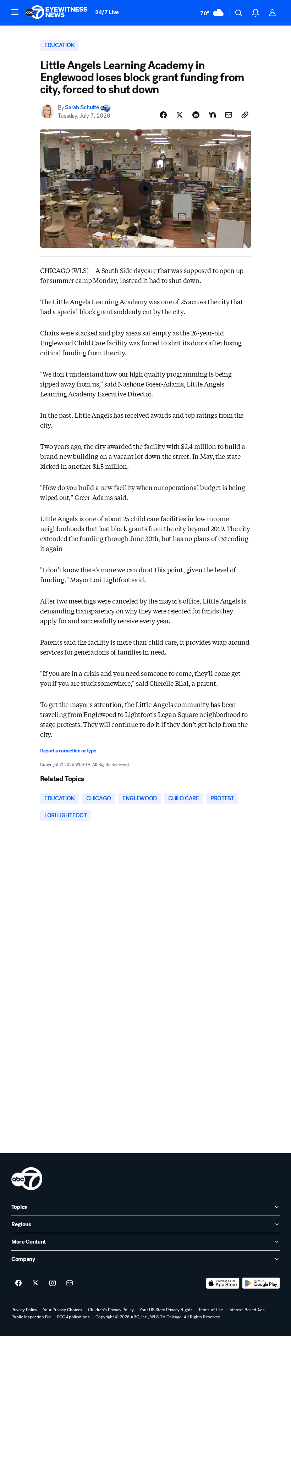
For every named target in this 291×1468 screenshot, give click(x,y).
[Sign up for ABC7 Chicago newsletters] (69, 1283)
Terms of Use (210, 1310)
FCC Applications (73, 1317)
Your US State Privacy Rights (166, 1310)
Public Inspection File (31, 1317)
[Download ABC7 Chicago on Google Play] (261, 1283)
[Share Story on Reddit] (196, 115)
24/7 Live (107, 12)
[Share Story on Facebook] (163, 115)
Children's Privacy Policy (111, 1310)
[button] (14, 12)
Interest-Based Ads (247, 1310)
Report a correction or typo (68, 750)
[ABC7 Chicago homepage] (56, 13)
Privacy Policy (24, 1310)
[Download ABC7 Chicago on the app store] (223, 1283)
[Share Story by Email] (229, 115)
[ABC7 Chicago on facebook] (18, 1283)
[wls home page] (26, 1178)
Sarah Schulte (82, 107)
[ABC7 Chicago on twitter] (35, 1283)
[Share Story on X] (180, 115)
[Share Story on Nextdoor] (212, 115)
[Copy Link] (245, 115)
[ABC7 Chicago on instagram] (52, 1283)
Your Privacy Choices (62, 1310)
